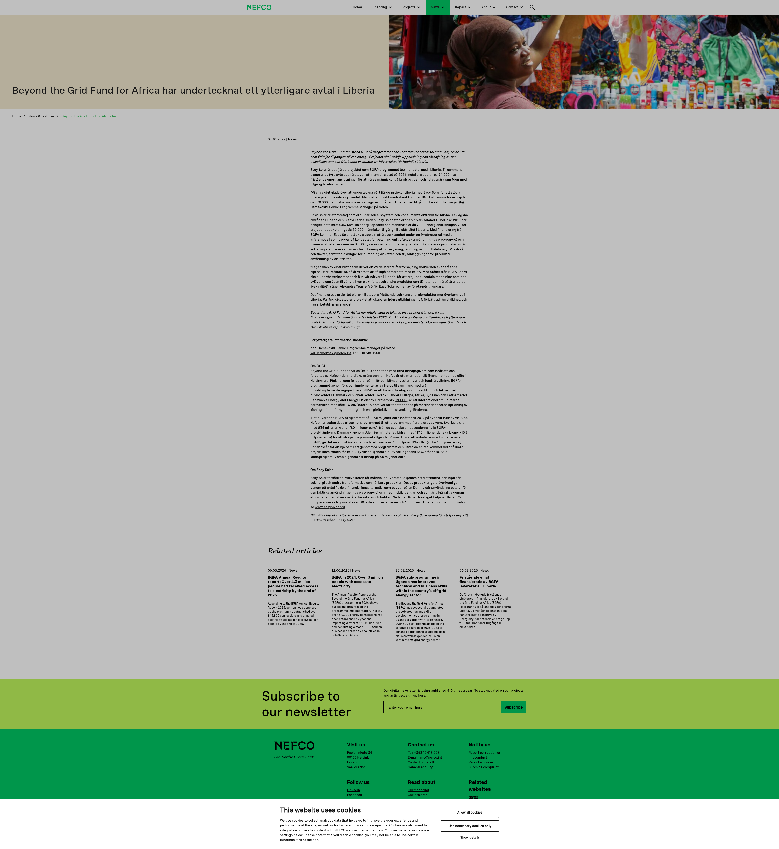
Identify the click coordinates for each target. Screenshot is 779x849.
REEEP (401, 400)
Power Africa (400, 437)
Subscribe (513, 707)
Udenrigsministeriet (380, 432)
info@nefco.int (430, 757)
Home (16, 116)
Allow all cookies (469, 812)
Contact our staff (421, 762)
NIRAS (368, 390)
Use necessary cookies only (470, 826)
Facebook (354, 795)
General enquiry (420, 767)
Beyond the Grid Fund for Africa (335, 371)
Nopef (473, 797)
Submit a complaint (484, 767)
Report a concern (482, 762)
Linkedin (353, 790)
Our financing (418, 790)
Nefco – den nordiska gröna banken (356, 376)
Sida (464, 418)
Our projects (417, 795)
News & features (41, 116)
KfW (420, 452)
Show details (470, 837)
